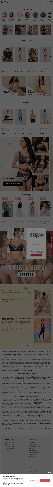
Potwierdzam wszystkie (45, 480)
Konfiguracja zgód (34, 480)
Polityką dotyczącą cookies (11, 479)
